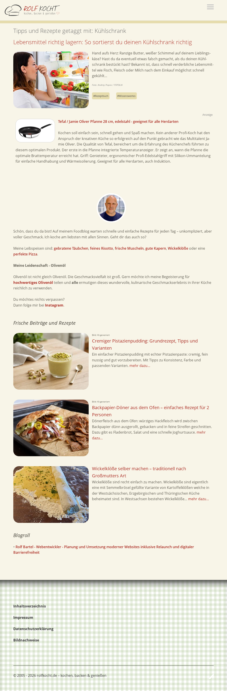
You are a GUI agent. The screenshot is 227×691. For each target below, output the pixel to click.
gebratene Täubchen (71, 248)
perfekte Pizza (25, 254)
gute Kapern (155, 248)
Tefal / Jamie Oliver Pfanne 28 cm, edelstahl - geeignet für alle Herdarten (118, 121)
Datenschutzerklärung (33, 628)
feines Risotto (101, 248)
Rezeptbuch (101, 96)
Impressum (23, 617)
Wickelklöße (178, 248)
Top (209, 676)
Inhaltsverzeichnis (29, 606)
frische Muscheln (129, 248)
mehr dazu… (139, 365)
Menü (210, 6)
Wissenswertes (127, 96)
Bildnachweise (26, 640)
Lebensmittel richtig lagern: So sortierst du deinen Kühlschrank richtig (102, 42)
